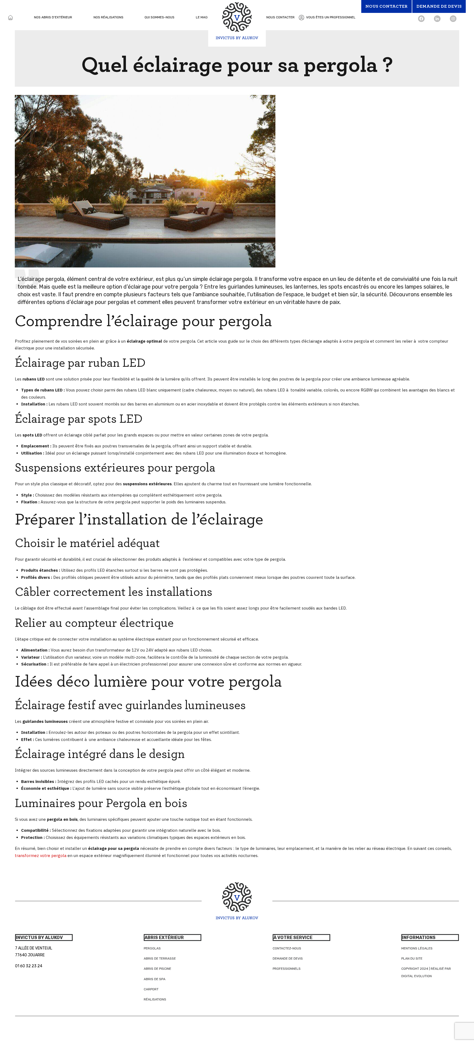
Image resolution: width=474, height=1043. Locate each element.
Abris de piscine (157, 969)
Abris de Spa (154, 979)
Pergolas (152, 948)
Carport (151, 989)
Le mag (202, 17)
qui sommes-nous (159, 17)
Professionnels (287, 969)
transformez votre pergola (40, 855)
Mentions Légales (417, 948)
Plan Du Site (411, 958)
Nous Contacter (280, 17)
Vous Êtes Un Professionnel (331, 17)
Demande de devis (288, 958)
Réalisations (155, 999)
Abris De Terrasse (160, 958)
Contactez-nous (287, 948)
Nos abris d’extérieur (53, 17)
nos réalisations (108, 17)
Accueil (10, 17)
